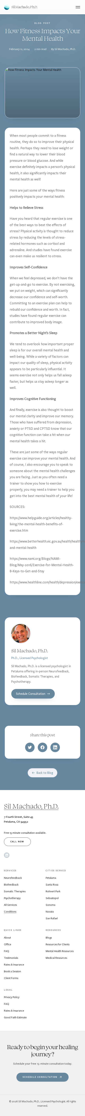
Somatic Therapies (15, 891)
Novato (50, 911)
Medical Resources (56, 958)
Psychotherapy (12, 898)
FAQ (6, 951)
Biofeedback (11, 884)
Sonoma (50, 905)
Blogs (49, 937)
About (7, 937)
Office (7, 944)
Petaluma (51, 878)
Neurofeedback (13, 878)
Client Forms (11, 978)
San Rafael (52, 918)
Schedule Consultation (30, 694)
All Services (10, 905)
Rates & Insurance (14, 964)
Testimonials (11, 958)
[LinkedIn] (6, 855)
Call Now (17, 841)
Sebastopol (52, 898)
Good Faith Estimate (15, 1017)
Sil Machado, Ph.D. (31, 806)
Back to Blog (45, 773)
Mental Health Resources (60, 951)
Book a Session (12, 971)
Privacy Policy (11, 997)
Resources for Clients (57, 944)
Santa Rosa (52, 884)
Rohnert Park (53, 891)
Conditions (10, 911)
